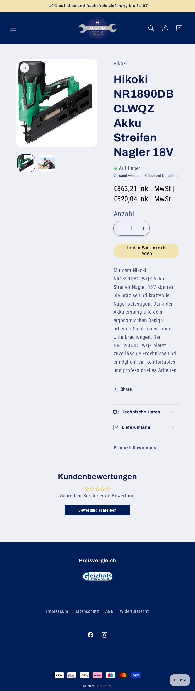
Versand (120, 175)
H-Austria (104, 686)
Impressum (57, 611)
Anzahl (123, 214)
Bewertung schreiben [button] (97, 510)
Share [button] (126, 389)
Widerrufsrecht (134, 611)
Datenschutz (87, 611)
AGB (109, 611)
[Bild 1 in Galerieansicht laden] (26, 163)
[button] (13, 28)
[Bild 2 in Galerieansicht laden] (46, 163)
